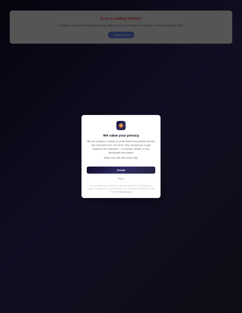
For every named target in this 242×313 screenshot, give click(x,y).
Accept (121, 170)
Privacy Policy (125, 191)
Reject (121, 178)
